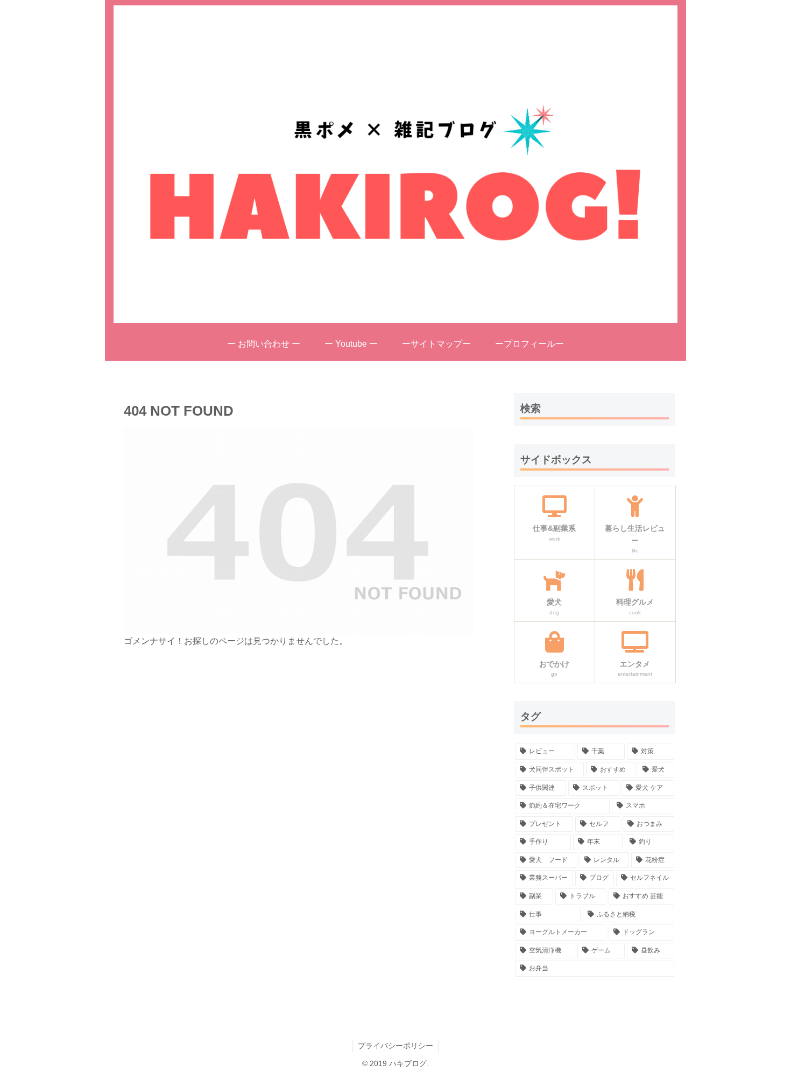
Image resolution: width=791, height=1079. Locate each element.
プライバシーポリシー (395, 1045)
